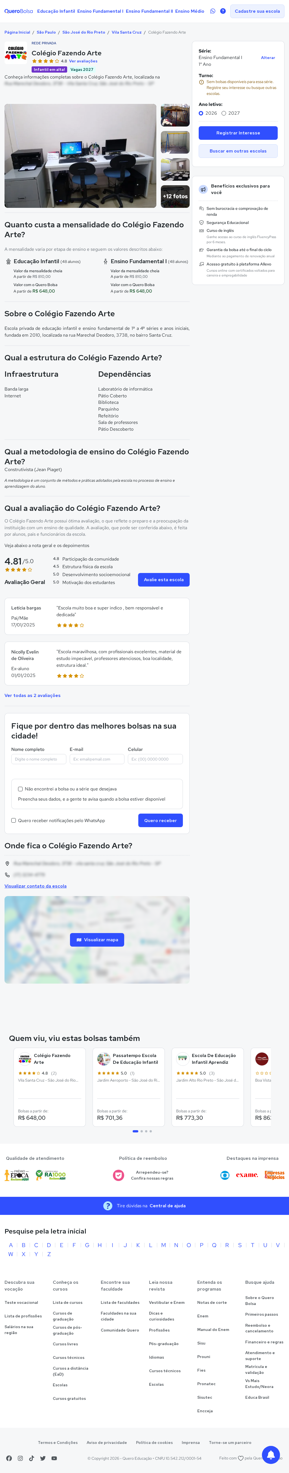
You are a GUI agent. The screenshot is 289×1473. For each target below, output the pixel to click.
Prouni (203, 1356)
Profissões (159, 1330)
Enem (202, 1316)
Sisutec (204, 1397)
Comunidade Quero (120, 1330)
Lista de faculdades (120, 1302)
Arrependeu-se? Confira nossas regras (152, 1175)
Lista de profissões (23, 1316)
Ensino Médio (189, 11)
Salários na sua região (19, 1329)
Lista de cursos (67, 1302)
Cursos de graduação (63, 1316)
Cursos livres (65, 1343)
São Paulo (46, 32)
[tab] (135, 1131)
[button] (97, 616)
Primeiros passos (261, 1314)
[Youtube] (54, 1458)
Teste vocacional (21, 1302)
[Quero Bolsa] (19, 11)
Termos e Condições (58, 1442)
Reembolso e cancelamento (259, 1328)
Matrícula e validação (256, 1369)
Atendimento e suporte (260, 1355)
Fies (201, 1370)
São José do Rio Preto (83, 32)
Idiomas (156, 1357)
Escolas (60, 1384)
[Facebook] (9, 1458)
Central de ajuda (168, 1206)
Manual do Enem (213, 1329)
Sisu (201, 1343)
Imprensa (191, 1442)
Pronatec (206, 1383)
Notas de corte (212, 1302)
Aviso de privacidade (107, 1442)
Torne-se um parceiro (230, 1442)
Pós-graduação (164, 1343)
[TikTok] (31, 1458)
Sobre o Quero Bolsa (259, 1300)
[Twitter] (42, 1458)
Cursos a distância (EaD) (70, 1371)
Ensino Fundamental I (100, 11)
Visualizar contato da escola (36, 886)
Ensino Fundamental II (149, 11)
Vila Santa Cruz (127, 32)
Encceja (205, 1410)
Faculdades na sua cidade (118, 1316)
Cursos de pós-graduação (67, 1330)
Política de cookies (154, 1442)
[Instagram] (20, 1458)
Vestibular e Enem (167, 1302)
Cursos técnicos (68, 1357)
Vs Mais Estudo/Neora (259, 1383)
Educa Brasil (257, 1397)
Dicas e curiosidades (161, 1316)
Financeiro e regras (264, 1342)
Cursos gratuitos (69, 1398)
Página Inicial (17, 32)
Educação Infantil (56, 11)
